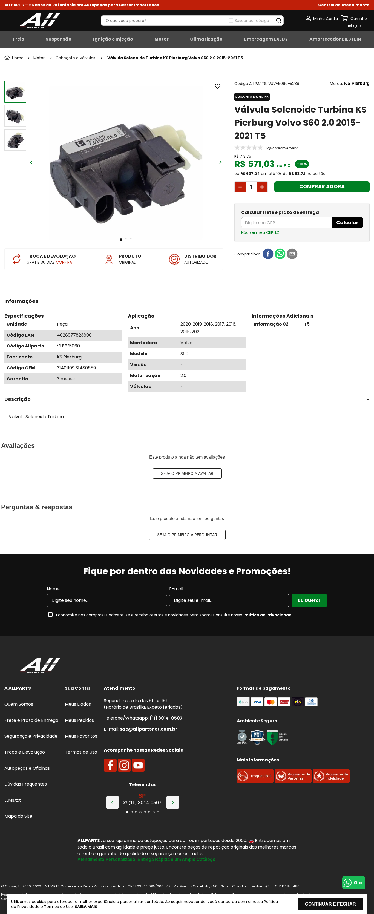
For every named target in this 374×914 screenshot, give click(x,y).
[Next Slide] (172, 802)
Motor (39, 58)
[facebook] (268, 254)
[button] (344, 5)
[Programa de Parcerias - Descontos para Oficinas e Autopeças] (293, 781)
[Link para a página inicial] (14, 57)
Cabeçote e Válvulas (75, 58)
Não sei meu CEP (257, 232)
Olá (358, 882)
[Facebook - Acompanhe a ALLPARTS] (110, 765)
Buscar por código (252, 20)
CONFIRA (64, 262)
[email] (292, 254)
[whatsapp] (280, 254)
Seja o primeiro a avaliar (187, 473)
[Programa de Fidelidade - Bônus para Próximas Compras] (331, 781)
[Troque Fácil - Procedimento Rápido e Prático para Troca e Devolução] (255, 781)
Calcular (347, 222)
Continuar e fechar (330, 904)
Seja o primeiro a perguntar (187, 534)
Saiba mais (86, 906)
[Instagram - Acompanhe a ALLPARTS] (124, 765)
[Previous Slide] (112, 802)
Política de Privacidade (267, 615)
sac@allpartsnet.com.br (148, 729)
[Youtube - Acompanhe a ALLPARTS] (138, 765)
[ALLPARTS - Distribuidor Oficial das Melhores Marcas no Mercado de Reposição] (40, 666)
